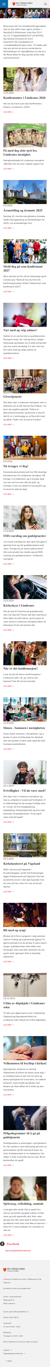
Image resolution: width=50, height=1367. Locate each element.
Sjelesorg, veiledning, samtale (23, 1203)
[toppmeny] (4, 4)
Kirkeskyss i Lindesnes (18, 605)
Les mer (7, 112)
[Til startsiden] (18, 1269)
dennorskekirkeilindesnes (18, 1250)
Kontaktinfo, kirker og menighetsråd (16, 1288)
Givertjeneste (12, 396)
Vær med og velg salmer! (20, 330)
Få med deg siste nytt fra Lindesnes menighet (20, 152)
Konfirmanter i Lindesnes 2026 (24, 97)
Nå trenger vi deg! (15, 466)
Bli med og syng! (14, 930)
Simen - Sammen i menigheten (24, 727)
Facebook (13, 1244)
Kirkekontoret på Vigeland (21, 863)
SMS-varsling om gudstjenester (24, 535)
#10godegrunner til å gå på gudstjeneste (21, 1135)
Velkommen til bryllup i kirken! (25, 1063)
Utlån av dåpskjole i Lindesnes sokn (24, 1005)
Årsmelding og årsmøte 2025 (22, 210)
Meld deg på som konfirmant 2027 (23, 268)
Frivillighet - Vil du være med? (24, 790)
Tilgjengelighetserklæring (13, 1353)
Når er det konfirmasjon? (20, 668)
